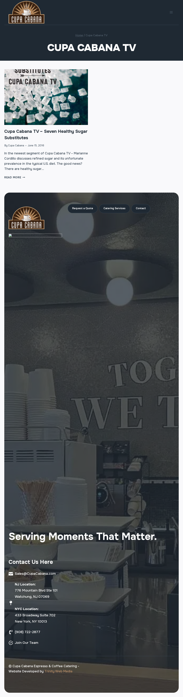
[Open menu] (171, 12)
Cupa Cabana (16, 145)
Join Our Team (26, 642)
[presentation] (46, 97)
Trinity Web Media (58, 671)
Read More (14, 177)
